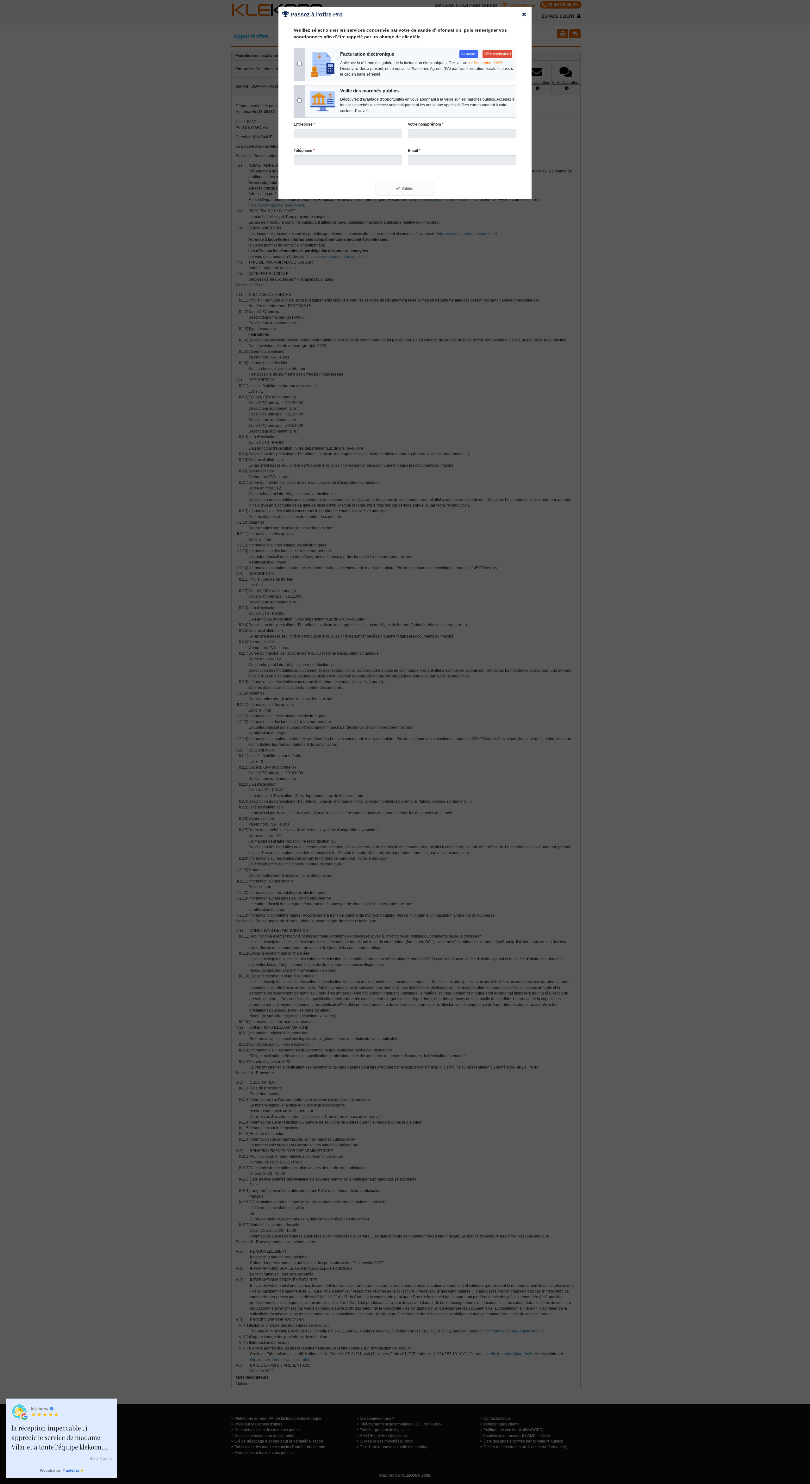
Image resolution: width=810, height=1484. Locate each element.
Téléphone (304, 150)
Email (414, 150)
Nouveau (469, 54)
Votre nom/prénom (426, 124)
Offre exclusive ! (497, 54)
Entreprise (304, 124)
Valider (408, 188)
